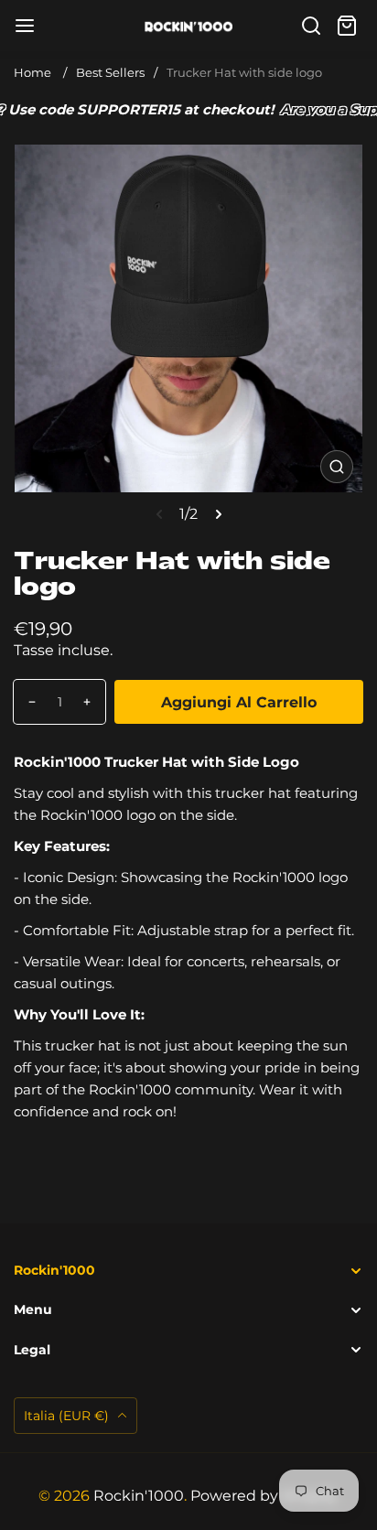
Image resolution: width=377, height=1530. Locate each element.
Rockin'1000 (138, 1495)
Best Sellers (110, 72)
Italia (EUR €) (68, 1415)
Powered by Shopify (263, 1495)
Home (32, 72)
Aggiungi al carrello (239, 702)
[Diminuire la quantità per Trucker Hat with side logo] (25, 702)
